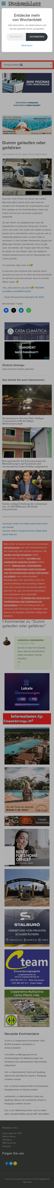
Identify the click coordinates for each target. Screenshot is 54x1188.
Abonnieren (36, 36)
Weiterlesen (27, 45)
